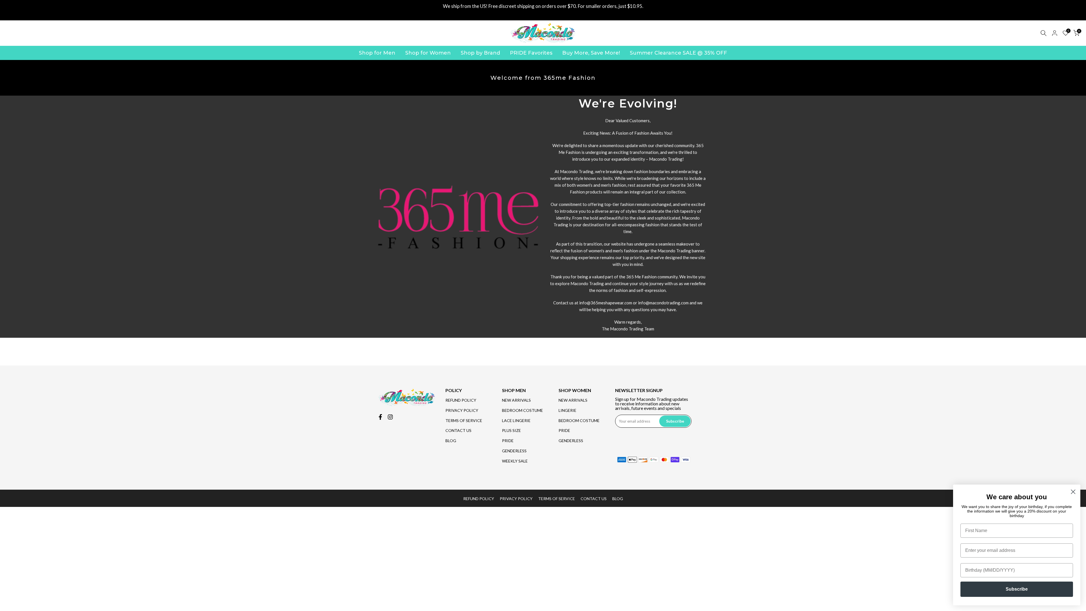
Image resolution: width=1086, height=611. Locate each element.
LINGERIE (567, 410)
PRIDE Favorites (531, 53)
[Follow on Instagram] (390, 417)
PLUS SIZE (511, 430)
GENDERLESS (514, 450)
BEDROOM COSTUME (522, 410)
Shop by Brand (480, 53)
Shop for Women (428, 53)
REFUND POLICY (460, 400)
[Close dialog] (1073, 492)
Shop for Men (377, 53)
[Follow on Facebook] (380, 417)
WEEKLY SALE (515, 461)
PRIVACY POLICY (461, 410)
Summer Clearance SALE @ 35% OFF (678, 53)
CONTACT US (458, 430)
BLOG (450, 440)
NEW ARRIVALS (516, 400)
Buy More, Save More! (591, 53)
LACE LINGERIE (516, 420)
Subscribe (1017, 589)
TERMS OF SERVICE (463, 420)
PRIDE (508, 440)
